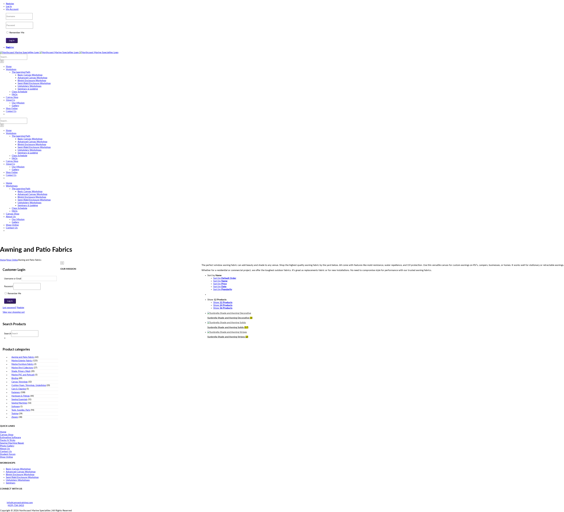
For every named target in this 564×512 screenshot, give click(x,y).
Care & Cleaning (18, 389)
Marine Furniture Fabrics (22, 364)
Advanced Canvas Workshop (21, 472)
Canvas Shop (6, 435)
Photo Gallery (7, 446)
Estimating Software (10, 437)
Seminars (10, 483)
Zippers (14, 417)
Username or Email (12, 279)
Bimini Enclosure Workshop (20, 474)
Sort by (224, 278)
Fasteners (15, 392)
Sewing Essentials (19, 400)
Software (15, 407)
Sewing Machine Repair (12, 443)
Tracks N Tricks (7, 440)
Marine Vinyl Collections (22, 368)
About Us (5, 448)
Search (7, 333)
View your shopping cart (14, 312)
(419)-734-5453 (16, 505)
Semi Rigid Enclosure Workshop (22, 477)
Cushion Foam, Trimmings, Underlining (28, 385)
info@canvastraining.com (20, 502)
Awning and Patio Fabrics (22, 357)
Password (8, 287)
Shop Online (6, 457)
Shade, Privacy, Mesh (20, 371)
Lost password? (9, 308)
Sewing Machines (19, 403)
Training (14, 414)
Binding (14, 378)
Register (20, 308)
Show (222, 302)
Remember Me (16, 32)
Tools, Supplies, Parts (20, 410)
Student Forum (7, 454)
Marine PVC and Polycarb (23, 375)
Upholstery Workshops (18, 480)
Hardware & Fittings (20, 396)
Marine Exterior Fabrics (21, 361)
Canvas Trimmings (19, 382)
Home (3, 432)
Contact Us (6, 451)
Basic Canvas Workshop (18, 469)
